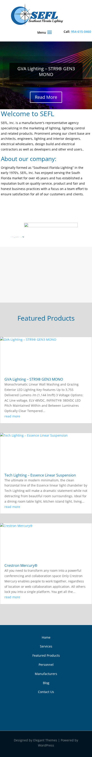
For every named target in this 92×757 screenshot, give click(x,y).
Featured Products (46, 655)
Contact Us (46, 692)
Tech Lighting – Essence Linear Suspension (40, 475)
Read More (46, 97)
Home (46, 637)
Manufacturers (46, 674)
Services (46, 646)
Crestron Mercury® (20, 565)
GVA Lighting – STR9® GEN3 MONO (46, 71)
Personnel (46, 664)
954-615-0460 (81, 31)
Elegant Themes (45, 740)
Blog (46, 683)
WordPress (46, 745)
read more (12, 416)
